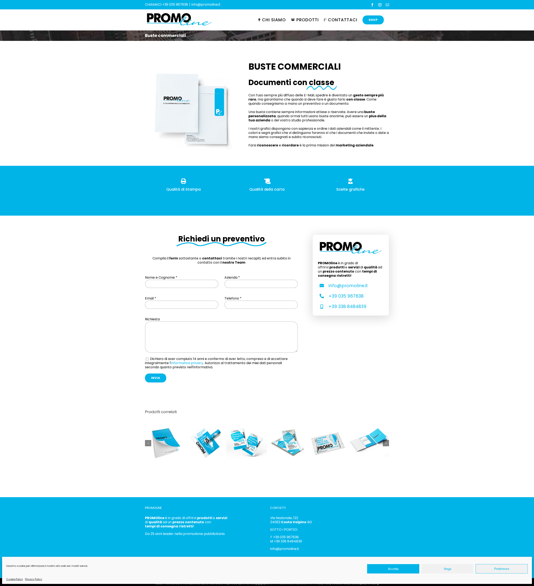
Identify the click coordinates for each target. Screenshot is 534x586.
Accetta (393, 569)
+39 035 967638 (346, 296)
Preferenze (501, 569)
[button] (148, 443)
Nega (447, 569)
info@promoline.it (205, 4)
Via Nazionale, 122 (284, 518)
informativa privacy (187, 363)
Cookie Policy (14, 579)
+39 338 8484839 (347, 306)
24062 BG (291, 522)
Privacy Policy (33, 579)
